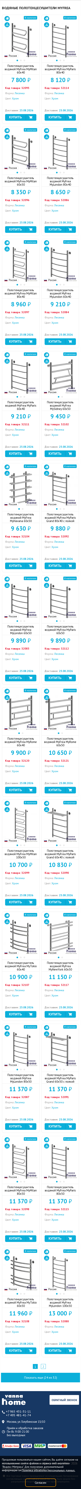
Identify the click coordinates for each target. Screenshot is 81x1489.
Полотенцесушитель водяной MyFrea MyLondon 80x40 (60, 181)
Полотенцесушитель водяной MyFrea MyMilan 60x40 (21, 69)
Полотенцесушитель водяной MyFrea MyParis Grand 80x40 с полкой (60, 517)
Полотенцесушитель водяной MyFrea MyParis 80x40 (60, 69)
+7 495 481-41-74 (18, 1415)
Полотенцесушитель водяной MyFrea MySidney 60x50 (60, 405)
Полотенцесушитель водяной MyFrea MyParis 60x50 (60, 630)
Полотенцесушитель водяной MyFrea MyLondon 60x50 (20, 630)
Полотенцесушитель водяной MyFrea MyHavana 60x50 (20, 517)
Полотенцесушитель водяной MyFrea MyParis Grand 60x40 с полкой (60, 854)
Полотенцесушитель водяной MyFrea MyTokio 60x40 (21, 966)
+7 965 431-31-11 (18, 1411)
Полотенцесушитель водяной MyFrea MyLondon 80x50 (20, 1078)
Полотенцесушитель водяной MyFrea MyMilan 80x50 (21, 1190)
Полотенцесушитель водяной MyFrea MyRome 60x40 (21, 742)
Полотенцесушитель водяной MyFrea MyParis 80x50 (60, 1190)
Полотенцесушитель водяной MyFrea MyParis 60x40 (20, 405)
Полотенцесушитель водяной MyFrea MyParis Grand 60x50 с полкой (60, 1078)
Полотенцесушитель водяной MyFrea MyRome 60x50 (60, 742)
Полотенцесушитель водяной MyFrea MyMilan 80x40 (21, 293)
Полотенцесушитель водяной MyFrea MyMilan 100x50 (21, 854)
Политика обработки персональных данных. (48, 1470)
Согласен (40, 1483)
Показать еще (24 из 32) (40, 1377)
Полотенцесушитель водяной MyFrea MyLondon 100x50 (60, 1302)
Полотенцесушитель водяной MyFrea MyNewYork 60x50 (60, 966)
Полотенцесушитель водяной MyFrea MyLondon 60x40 (60, 293)
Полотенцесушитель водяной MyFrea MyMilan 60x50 (21, 181)
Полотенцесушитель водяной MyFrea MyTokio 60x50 (21, 1302)
